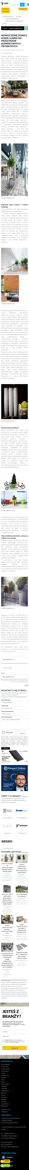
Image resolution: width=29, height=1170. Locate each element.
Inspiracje (4, 1088)
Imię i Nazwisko (5, 700)
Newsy (3, 1082)
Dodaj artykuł (5, 1069)
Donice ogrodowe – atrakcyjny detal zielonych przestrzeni (22, 868)
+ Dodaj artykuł (23, 9)
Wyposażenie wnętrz (12, 19)
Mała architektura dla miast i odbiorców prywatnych (22, 928)
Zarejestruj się (5, 1109)
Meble (5, 28)
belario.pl (4, 133)
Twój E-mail (4, 705)
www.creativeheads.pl (8, 1138)
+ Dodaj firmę (5, 9)
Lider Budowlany (7, 16)
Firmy (3, 1080)
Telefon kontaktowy (7, 711)
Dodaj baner (5, 1071)
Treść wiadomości (6, 717)
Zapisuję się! (14, 1048)
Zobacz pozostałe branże (15, 28)
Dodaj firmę (4, 1066)
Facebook (9, 1157)
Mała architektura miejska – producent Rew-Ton (7, 929)
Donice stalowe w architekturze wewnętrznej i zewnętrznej (7, 867)
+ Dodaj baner (5, 11)
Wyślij (5, 748)
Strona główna (5, 1064)
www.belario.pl (22, 649)
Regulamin (4, 1106)
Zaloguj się (4, 1111)
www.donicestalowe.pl (8, 651)
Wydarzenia (5, 1091)
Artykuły (18, 16)
